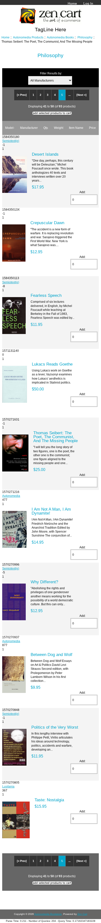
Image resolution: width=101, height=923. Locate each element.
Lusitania (8, 786)
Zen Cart (82, 914)
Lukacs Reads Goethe (52, 364)
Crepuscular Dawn (47, 222)
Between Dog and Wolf (51, 654)
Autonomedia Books (60, 37)
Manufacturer (29, 127)
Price (92, 127)
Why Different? (44, 581)
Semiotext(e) (10, 140)
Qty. (45, 127)
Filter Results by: (51, 73)
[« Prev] (22, 94)
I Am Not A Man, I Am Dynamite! (51, 511)
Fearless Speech (46, 295)
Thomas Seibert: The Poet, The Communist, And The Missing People (55, 436)
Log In (88, 3)
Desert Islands (45, 154)
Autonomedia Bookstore (48, 914)
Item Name (76, 127)
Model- (9, 127)
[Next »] (81, 94)
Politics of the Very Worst (54, 727)
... (69, 94)
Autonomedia (11, 495)
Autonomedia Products (28, 37)
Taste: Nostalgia (49, 799)
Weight (58, 127)
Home (72, 3)
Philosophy (84, 37)
